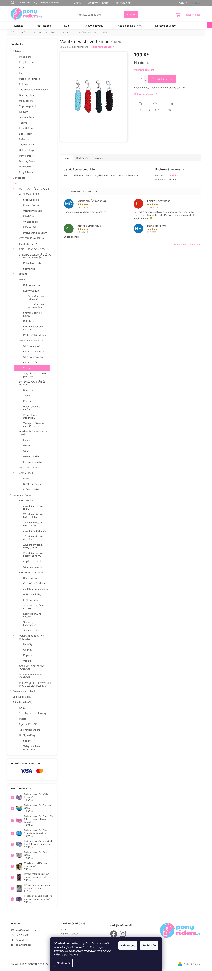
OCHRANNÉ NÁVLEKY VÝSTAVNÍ (31, 676)
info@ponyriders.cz (26, 930)
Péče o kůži (29, 227)
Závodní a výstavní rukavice (33, 538)
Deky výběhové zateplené (35, 298)
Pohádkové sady (32, 263)
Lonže (26, 439)
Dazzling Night (27, 95)
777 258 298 (22, 934)
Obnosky (28, 450)
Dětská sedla (30, 216)
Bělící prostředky (32, 594)
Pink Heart (25, 56)
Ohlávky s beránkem (34, 351)
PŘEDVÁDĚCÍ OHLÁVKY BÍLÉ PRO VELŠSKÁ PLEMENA (35, 684)
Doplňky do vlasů (32, 561)
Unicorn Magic (26, 150)
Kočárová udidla (31, 489)
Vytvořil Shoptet (192, 963)
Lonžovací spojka (32, 462)
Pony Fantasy (26, 155)
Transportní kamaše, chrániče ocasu (34, 425)
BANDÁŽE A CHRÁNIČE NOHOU (32, 383)
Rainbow (24, 84)
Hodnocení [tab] (82, 157)
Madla (26, 445)
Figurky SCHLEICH (29, 724)
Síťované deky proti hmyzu (33, 314)
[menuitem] (18, 25)
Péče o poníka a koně (23, 691)
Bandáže (28, 390)
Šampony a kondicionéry (30, 623)
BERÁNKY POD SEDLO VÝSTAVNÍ (31, 668)
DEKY (22, 279)
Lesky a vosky (30, 599)
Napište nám (123, 2)
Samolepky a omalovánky (32, 713)
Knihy (22, 707)
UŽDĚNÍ (23, 274)
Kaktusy (23, 111)
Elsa (21, 73)
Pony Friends (26, 172)
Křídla (22, 67)
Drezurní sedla (31, 205)
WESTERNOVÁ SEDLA (31, 238)
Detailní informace (144, 93)
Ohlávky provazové (33, 356)
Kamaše (27, 401)
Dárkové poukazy (21, 696)
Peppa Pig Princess (29, 78)
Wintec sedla (30, 221)
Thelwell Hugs (26, 144)
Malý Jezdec (18, 177)
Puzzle (22, 718)
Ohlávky (27, 649)
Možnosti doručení (144, 69)
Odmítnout (128, 945)
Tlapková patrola (28, 106)
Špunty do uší (30, 630)
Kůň (14, 183)
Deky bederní (30, 321)
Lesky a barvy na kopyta (32, 615)
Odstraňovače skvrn (34, 583)
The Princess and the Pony (33, 89)
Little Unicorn (26, 128)
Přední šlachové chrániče (31, 408)
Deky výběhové (31, 290)
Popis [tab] (66, 157)
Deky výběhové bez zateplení (35, 306)
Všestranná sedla (32, 210)
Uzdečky (27, 644)
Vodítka (27, 368)
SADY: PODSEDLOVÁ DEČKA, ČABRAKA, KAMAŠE (35, 256)
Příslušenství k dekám (34, 334)
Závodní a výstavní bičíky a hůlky (33, 546)
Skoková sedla (31, 199)
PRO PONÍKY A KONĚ (31, 572)
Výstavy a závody (21, 494)
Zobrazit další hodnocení (187, 244)
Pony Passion (26, 62)
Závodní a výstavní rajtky (33, 507)
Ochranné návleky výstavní (33, 328)
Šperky (27, 740)
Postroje (27, 478)
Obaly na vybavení (33, 566)
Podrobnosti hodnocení (102, 46)
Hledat (131, 14)
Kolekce (16, 51)
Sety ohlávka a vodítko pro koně (35, 375)
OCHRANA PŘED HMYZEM (34, 188)
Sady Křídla (29, 268)
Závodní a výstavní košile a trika (33, 516)
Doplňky (27, 655)
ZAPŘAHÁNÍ (26, 472)
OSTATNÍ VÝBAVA (29, 467)
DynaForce (25, 166)
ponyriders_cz (23, 944)
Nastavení (63, 963)
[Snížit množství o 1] (146, 81)
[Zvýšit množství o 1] (146, 77)
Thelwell (23, 122)
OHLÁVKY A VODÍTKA (31, 340)
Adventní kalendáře (29, 729)
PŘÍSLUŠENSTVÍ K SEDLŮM (34, 249)
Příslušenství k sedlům (35, 232)
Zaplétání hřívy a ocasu (35, 588)
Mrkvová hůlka (31, 456)
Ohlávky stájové (31, 345)
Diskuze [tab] (98, 157)
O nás (77, 2)
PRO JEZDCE (26, 500)
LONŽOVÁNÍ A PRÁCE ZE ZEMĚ (33, 433)
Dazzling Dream (27, 161)
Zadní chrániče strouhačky (31, 416)
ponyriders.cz (23, 939)
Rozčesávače (30, 577)
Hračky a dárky (27, 735)
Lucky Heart (25, 133)
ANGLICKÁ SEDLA (29, 194)
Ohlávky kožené (31, 362)
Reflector (24, 139)
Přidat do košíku (164, 78)
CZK (181, 2)
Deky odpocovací (32, 285)
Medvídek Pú (26, 100)
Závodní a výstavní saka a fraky (33, 524)
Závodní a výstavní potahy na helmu (33, 554)
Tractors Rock (26, 117)
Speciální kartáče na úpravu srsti (34, 607)
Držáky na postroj (32, 484)
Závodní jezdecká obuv (35, 530)
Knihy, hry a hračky (22, 702)
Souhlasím (149, 945)
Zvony (26, 395)
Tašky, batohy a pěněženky (31, 748)
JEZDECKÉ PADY (28, 243)
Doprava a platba (98, 2)
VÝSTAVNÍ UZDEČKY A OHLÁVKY (31, 637)
